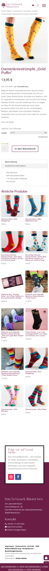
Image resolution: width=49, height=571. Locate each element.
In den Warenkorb (25, 148)
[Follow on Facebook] (18, 477)
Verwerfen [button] (36, 569)
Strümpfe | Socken (30, 11)
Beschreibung (11, 162)
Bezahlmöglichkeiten (13, 551)
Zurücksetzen (43, 137)
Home (3, 11)
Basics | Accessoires (14, 11)
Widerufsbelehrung (13, 548)
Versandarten (28, 548)
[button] (43, 21)
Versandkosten (22, 86)
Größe (4, 133)
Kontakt (30, 546)
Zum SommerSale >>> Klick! (12, 566)
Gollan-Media (21, 558)
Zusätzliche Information (15, 166)
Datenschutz (20, 546)
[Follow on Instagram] (11, 477)
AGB (37, 546)
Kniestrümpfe (6, 14)
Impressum (9, 546)
